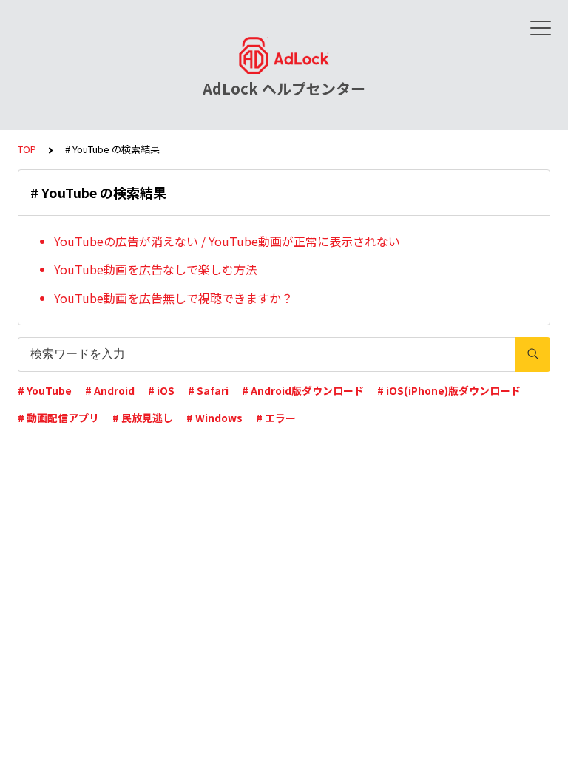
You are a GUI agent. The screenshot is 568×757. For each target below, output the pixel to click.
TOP (27, 149)
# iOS (161, 390)
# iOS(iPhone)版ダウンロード (449, 390)
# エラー (276, 417)
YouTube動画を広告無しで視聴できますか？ (173, 298)
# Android (110, 390)
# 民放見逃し (142, 417)
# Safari (208, 390)
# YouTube (45, 390)
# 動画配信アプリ (58, 417)
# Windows (214, 417)
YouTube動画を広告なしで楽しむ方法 (155, 269)
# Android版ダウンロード (303, 390)
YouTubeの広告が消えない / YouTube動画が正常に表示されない (227, 241)
